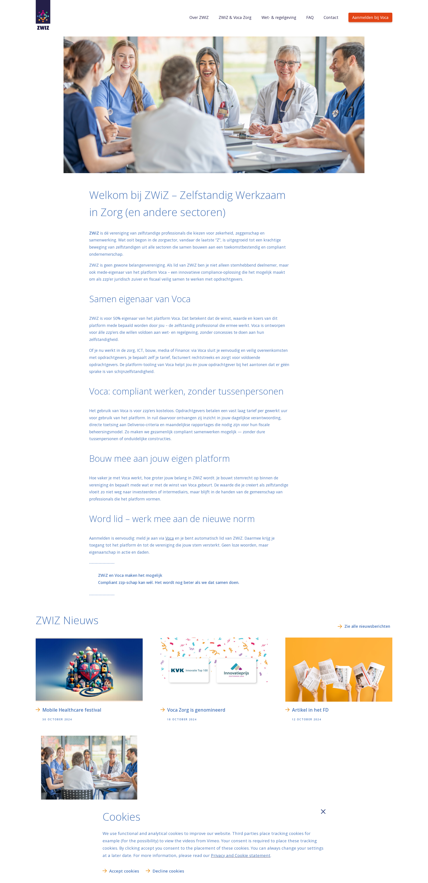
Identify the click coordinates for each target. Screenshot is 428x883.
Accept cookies (124, 871)
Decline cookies (168, 871)
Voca (169, 538)
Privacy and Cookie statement (240, 855)
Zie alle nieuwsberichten (367, 626)
